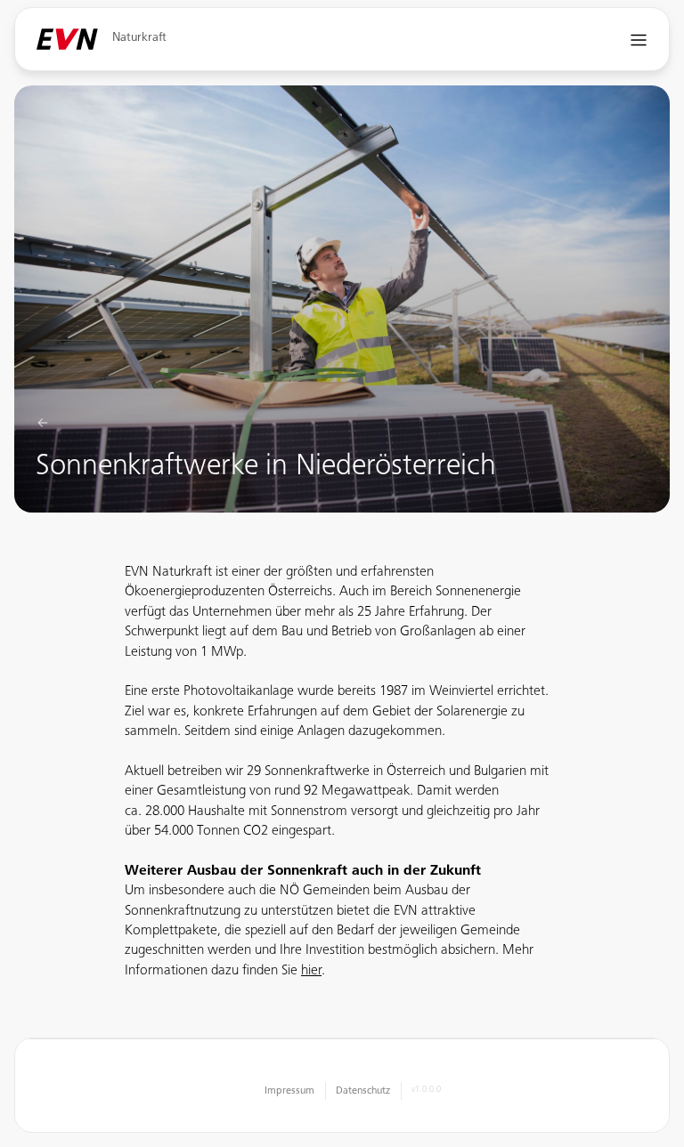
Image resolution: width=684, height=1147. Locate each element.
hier (311, 971)
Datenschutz (363, 1091)
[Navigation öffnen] (639, 40)
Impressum (289, 1091)
